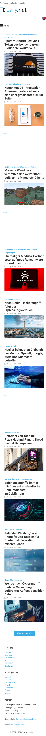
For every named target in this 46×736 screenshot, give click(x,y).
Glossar (8, 680)
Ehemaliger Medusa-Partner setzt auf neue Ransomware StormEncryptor (24, 259)
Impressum (9, 663)
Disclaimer (9, 666)
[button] (5, 26)
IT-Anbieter (9, 690)
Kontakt (8, 652)
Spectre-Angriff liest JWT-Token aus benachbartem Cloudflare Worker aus (22, 44)
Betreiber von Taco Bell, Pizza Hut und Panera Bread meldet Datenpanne (23, 439)
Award (7, 685)
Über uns (8, 655)
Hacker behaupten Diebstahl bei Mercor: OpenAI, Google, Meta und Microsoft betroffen (24, 355)
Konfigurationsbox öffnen (26, 719)
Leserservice (10, 682)
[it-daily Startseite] (17, 10)
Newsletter (9, 688)
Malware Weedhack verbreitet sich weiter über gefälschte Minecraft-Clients (24, 174)
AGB (6, 660)
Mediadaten (9, 677)
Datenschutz (10, 658)
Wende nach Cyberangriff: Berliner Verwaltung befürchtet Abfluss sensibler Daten (24, 589)
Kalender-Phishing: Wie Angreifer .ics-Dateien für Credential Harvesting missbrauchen (21, 538)
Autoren (8, 693)
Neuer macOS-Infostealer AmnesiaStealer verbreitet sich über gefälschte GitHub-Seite (24, 93)
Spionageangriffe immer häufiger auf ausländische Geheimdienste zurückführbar (22, 488)
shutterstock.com (17, 724)
